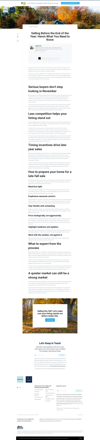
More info (69, 438)
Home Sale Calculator (50, 393)
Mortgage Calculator (49, 398)
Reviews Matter (37, 399)
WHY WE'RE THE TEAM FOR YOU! (46, 9)
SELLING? (23, 9)
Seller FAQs (36, 391)
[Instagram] (19, 387)
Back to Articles (34, 26)
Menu (84, 9)
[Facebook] (17, 387)
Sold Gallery (47, 401)
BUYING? (31, 9)
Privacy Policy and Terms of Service (57, 366)
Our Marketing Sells (38, 389)
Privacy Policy (80, 414)
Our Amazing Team (38, 397)
